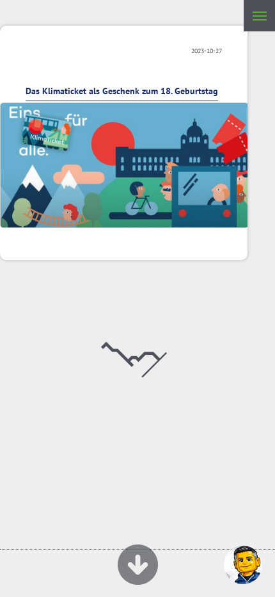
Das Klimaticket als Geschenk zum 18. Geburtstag (122, 91)
